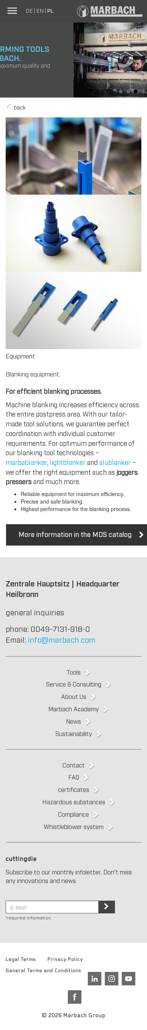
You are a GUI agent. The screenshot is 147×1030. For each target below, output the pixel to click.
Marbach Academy (73, 708)
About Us (73, 696)
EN (40, 10)
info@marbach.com (61, 639)
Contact (74, 765)
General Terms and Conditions (43, 971)
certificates (73, 789)
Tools (73, 672)
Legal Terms (21, 960)
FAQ (73, 777)
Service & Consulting (73, 684)
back (19, 106)
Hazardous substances (73, 801)
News (73, 721)
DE (29, 10)
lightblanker (68, 462)
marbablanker (26, 462)
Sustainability (73, 733)
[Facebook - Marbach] (74, 997)
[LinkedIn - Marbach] (94, 978)
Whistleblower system (74, 826)
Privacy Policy (65, 960)
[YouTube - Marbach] (128, 978)
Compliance (73, 814)
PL (50, 10)
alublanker (115, 462)
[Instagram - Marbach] (111, 978)
